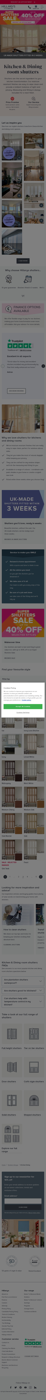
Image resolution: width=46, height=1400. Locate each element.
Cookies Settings (23, 712)
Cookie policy (26, 700)
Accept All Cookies (23, 706)
